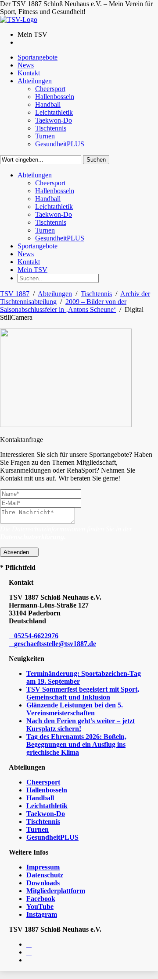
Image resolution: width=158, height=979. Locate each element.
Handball (40, 798)
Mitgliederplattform (55, 890)
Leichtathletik (47, 805)
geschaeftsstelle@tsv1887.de (55, 643)
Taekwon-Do (45, 813)
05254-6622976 (36, 636)
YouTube (40, 906)
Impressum (43, 867)
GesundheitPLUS (52, 837)
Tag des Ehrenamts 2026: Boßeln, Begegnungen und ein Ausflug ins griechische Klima (76, 744)
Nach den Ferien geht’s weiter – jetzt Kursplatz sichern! (80, 724)
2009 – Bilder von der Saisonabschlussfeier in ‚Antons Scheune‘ (63, 305)
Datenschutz (44, 875)
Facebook (40, 898)
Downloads (43, 883)
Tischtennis (96, 293)
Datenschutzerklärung (32, 537)
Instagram (41, 914)
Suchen (96, 159)
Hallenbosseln (46, 790)
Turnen (37, 829)
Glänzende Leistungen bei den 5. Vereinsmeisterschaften (74, 709)
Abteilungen (55, 293)
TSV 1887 (14, 293)
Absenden (17, 552)
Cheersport (43, 782)
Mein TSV (32, 269)
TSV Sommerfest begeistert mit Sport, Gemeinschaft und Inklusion (82, 693)
